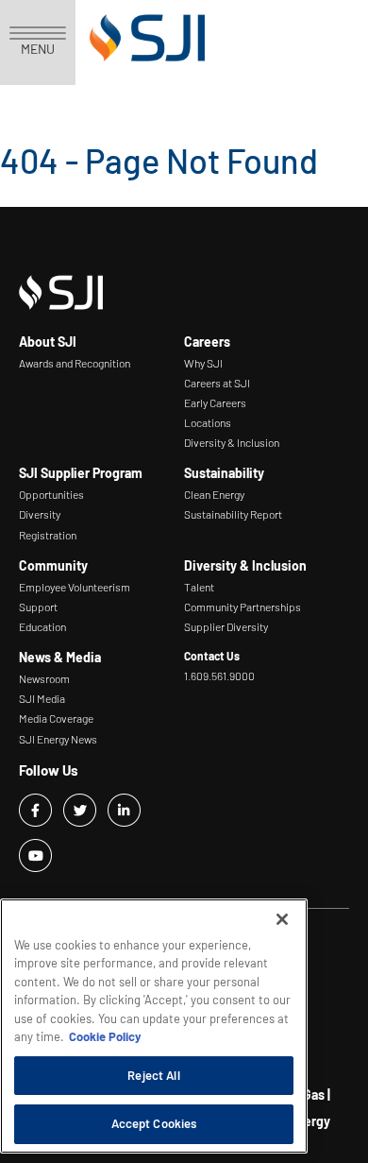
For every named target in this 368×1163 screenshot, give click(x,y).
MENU (38, 49)
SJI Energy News (58, 738)
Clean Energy (214, 494)
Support (38, 606)
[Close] (282, 919)
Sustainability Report (233, 514)
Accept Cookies (154, 1123)
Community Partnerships (242, 606)
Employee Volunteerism (74, 586)
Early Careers (215, 402)
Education (42, 626)
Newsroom (44, 678)
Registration (47, 534)
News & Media (60, 657)
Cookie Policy (105, 1036)
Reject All (153, 1075)
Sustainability (224, 473)
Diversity (39, 514)
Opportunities (51, 494)
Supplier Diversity (226, 626)
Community (53, 565)
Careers (207, 342)
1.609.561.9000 (219, 675)
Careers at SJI (217, 382)
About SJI (47, 342)
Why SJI (203, 362)
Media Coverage (56, 718)
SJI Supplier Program (80, 473)
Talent (199, 586)
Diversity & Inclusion (231, 442)
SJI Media (42, 698)
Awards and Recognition (74, 362)
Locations (207, 422)
